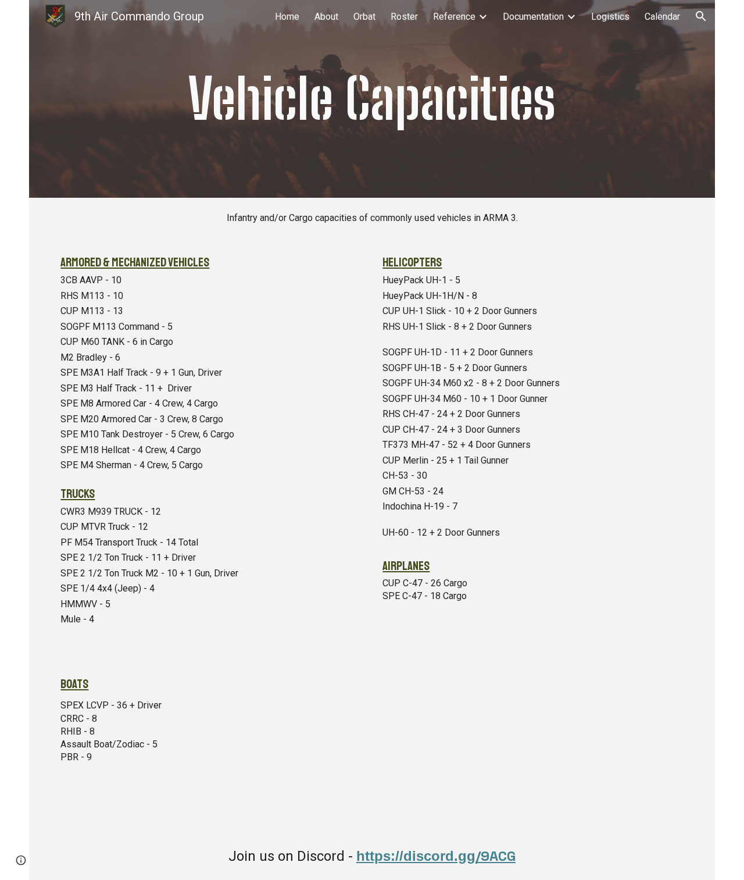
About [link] (326, 16)
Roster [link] (404, 16)
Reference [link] (454, 16)
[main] (372, 99)
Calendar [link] (662, 16)
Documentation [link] (533, 16)
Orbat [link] (364, 16)
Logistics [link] (610, 16)
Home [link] (287, 16)
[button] (701, 16)
